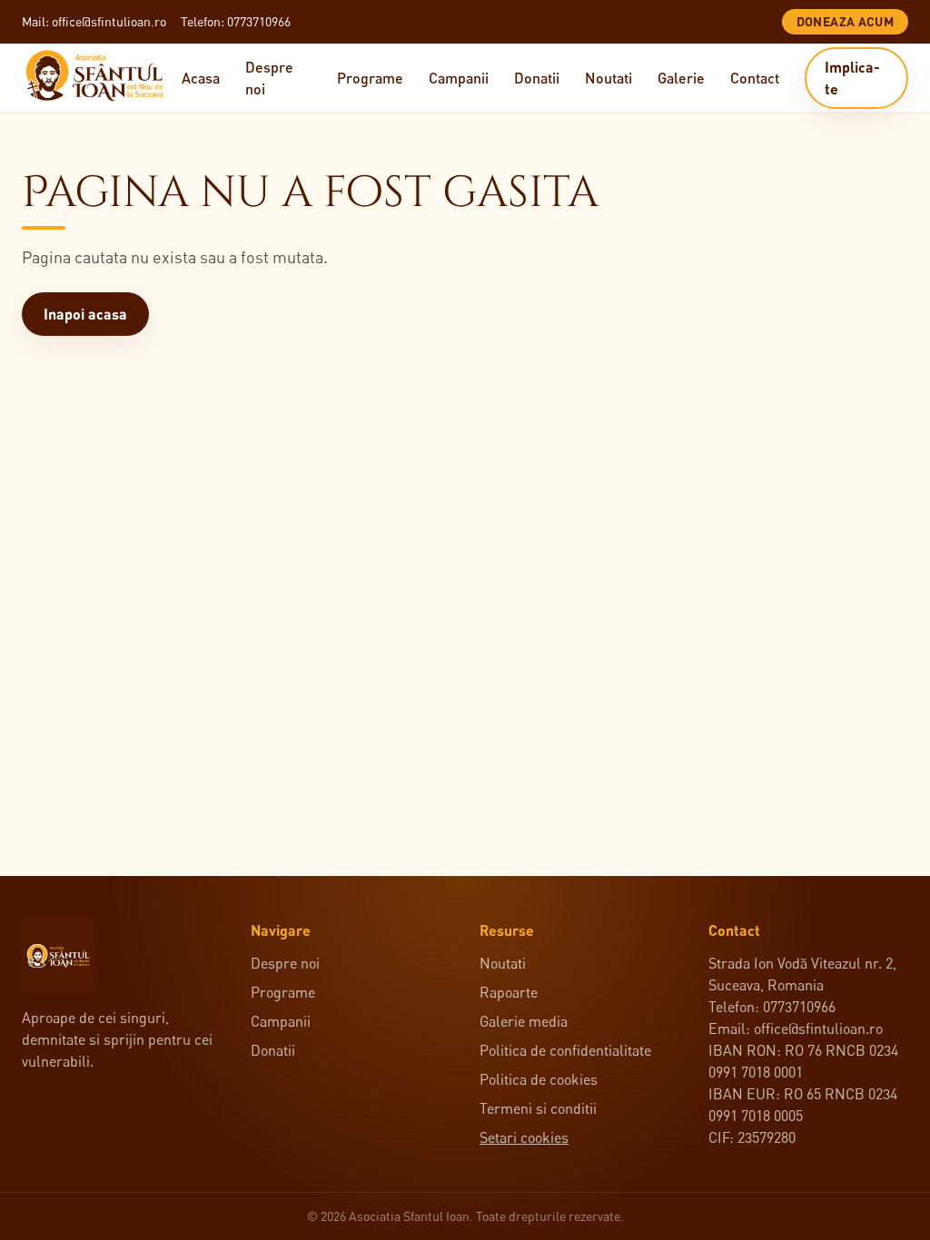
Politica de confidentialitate (565, 1050)
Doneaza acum (845, 21)
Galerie (681, 77)
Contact (754, 77)
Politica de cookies (539, 1079)
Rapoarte (509, 992)
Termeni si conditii (538, 1108)
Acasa (201, 77)
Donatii (536, 77)
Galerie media (524, 1021)
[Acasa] (102, 78)
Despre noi (269, 77)
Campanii (459, 77)
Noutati (608, 77)
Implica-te (852, 77)
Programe (370, 77)
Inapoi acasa (85, 313)
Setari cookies (524, 1137)
